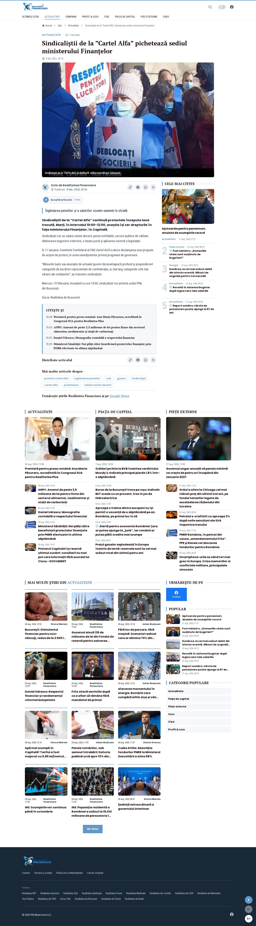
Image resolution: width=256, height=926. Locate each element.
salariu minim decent (97, 385)
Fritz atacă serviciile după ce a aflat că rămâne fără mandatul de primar (91, 696)
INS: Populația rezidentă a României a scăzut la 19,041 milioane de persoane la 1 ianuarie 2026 (92, 813)
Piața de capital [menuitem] (125, 16)
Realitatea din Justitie (160, 893)
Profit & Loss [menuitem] (90, 16)
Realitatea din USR (184, 893)
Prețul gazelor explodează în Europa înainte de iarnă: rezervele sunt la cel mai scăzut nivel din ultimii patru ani (125, 549)
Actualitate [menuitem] (52, 16)
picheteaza (71, 385)
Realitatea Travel (114, 893)
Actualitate (73, 25)
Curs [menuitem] (166, 16)
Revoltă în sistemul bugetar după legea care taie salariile (189, 289)
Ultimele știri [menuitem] (30, 16)
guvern (121, 378)
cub (108, 378)
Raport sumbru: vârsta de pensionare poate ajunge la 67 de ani (191, 309)
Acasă (48, 25)
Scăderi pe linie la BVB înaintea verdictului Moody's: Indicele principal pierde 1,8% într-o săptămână (127, 473)
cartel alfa (51, 385)
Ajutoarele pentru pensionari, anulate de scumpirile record (184, 231)
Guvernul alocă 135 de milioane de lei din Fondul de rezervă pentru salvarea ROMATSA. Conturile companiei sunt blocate (93, 640)
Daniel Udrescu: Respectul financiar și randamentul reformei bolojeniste (44, 696)
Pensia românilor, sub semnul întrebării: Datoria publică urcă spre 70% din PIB (91, 754)
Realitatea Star (70, 893)
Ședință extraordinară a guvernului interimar (136, 807)
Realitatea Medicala (136, 893)
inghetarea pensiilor (87, 378)
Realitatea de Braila (134, 898)
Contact (26, 873)
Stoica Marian (59, 624)
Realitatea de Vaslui (111, 898)
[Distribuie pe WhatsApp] (145, 187)
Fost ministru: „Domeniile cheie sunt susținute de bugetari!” (187, 254)
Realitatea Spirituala (92, 893)
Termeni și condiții (43, 873)
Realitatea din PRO (47, 898)
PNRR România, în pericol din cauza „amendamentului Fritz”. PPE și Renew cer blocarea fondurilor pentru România (203, 541)
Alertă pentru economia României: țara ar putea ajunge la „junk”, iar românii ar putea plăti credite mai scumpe (126, 530)
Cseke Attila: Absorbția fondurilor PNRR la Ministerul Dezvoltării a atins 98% (139, 752)
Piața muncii (176, 247)
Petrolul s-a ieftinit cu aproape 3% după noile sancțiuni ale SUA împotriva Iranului (204, 520)
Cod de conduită (95, 873)
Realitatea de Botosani (86, 898)
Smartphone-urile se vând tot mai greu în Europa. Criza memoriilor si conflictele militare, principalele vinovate (204, 563)
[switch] (222, 7)
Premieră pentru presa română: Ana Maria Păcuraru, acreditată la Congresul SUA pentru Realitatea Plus (98, 319)
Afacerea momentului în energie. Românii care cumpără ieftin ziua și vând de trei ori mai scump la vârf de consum (139, 697)
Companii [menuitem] (71, 16)
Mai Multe (92, 829)
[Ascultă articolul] (249, 900)
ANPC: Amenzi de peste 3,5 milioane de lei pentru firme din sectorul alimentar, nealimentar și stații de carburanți (99, 329)
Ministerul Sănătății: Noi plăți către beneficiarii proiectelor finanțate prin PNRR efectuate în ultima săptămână (102, 346)
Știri (60, 25)
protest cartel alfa (56, 378)
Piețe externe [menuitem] (149, 16)
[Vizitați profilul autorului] (45, 187)
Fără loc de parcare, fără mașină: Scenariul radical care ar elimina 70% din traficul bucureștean (137, 636)
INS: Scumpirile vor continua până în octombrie (45, 809)
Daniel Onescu (152, 742)
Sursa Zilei (65, 898)
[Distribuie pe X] (153, 187)
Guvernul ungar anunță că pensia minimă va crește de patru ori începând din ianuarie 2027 (197, 473)
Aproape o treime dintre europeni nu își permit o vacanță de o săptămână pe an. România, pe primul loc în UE (125, 512)
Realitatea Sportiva (50, 893)
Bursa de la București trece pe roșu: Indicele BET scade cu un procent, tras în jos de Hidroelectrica (127, 494)
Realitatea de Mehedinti (208, 893)
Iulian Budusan (152, 624)
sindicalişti (139, 378)
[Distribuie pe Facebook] (138, 187)
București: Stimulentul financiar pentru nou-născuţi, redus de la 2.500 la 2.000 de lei (45, 636)
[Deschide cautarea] (210, 6)
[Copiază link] (130, 187)
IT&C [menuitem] (106, 16)
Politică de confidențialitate (69, 873)
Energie (173, 265)
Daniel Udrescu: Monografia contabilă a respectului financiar (94, 338)
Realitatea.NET (29, 893)
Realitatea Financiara (79, 185)
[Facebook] (232, 7)
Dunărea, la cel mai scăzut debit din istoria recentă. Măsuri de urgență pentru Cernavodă (190, 272)
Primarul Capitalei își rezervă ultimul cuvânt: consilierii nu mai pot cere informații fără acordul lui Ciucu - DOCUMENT (63, 555)
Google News (119, 396)
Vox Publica (28, 898)
